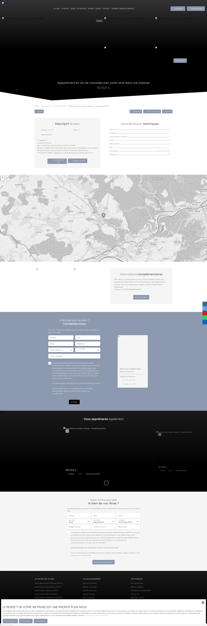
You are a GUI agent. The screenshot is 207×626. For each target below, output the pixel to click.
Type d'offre (71, 520)
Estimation (81, 8)
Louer (72, 8)
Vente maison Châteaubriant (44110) (48, 597)
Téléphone (81, 344)
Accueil (57, 8)
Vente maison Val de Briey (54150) (47, 587)
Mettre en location (90, 583)
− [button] (2, 180)
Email (52, 344)
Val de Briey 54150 (60, 106)
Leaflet (186, 261)
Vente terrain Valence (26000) (46, 594)
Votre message (56, 356)
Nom (79, 338)
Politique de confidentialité (141, 590)
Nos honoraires (137, 583)
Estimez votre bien (90, 587)
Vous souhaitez (81, 349)
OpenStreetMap (194, 261)
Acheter (65, 8)
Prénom (53, 338)
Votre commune (56, 350)
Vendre (91, 8)
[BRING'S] (13, 8)
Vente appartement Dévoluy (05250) (48, 583)
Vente (36, 106)
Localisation (121, 520)
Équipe (98, 8)
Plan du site (135, 594)
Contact (106, 8)
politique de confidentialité (81, 555)
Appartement (46, 106)
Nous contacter (88, 597)
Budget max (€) (75, 527)
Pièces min (122, 527)
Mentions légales (137, 587)
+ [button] (2, 177)
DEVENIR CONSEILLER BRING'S (122, 8)
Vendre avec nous (90, 590)
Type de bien (96, 520)
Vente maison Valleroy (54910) (46, 590)
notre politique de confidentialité (96, 615)
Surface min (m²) (99, 527)
